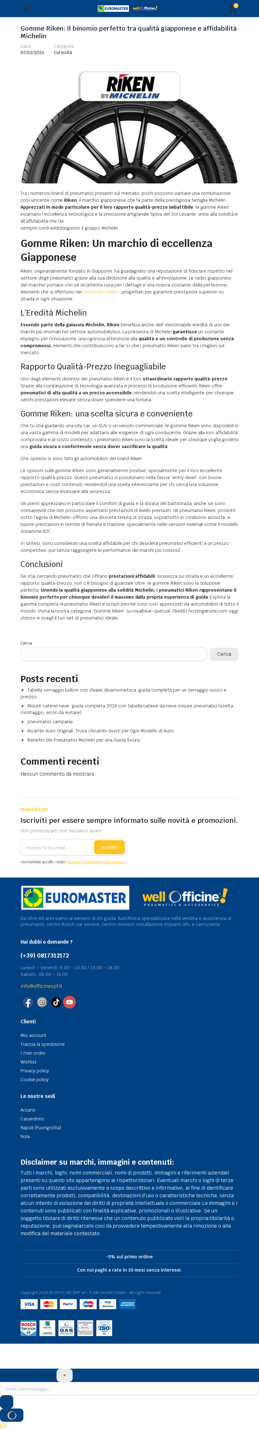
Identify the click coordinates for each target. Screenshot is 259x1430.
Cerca (26, 643)
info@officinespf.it (41, 986)
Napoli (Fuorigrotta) (41, 1128)
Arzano (28, 1110)
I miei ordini (33, 1053)
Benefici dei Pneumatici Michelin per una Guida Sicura (83, 740)
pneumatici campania (50, 721)
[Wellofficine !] (129, 8)
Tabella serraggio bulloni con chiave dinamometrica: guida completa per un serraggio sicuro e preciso (123, 693)
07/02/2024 (33, 52)
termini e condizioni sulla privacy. (96, 862)
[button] (4, 1426)
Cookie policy (35, 1079)
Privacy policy (35, 1071)
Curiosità (63, 52)
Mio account (33, 1035)
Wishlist (29, 1062)
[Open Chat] (11, 1415)
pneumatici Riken (101, 292)
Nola (25, 1136)
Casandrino (32, 1119)
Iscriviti (109, 847)
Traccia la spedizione (43, 1044)
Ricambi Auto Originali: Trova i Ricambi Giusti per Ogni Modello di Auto (100, 731)
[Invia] (6, 1401)
